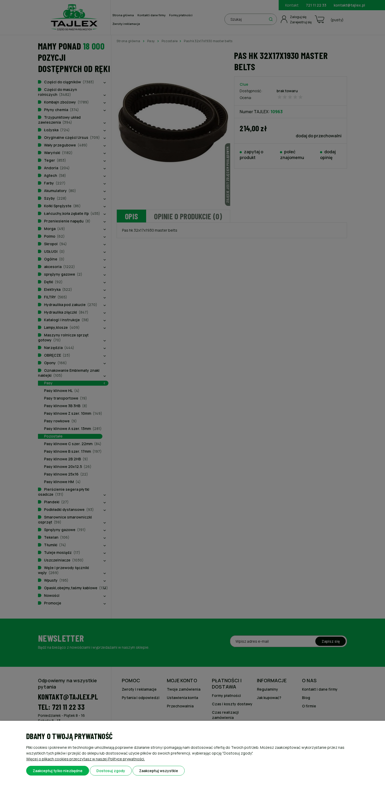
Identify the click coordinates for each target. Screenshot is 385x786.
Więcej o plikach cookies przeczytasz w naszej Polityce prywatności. (85, 758)
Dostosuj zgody (110, 770)
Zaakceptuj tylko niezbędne (57, 770)
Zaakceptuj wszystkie (158, 770)
